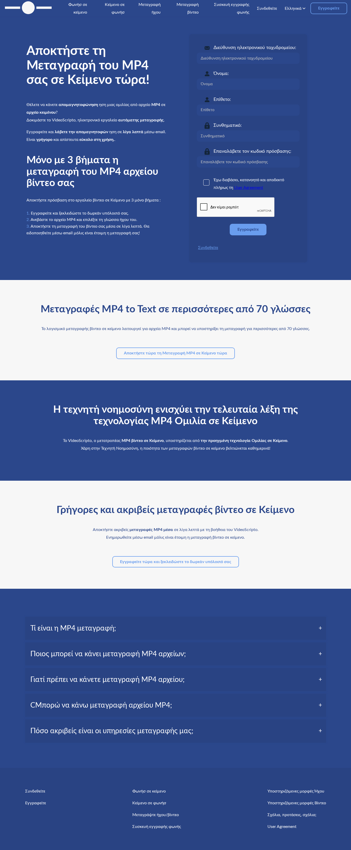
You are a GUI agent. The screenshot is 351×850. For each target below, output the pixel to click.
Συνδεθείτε (208, 248)
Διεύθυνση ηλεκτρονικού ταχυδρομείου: (255, 47)
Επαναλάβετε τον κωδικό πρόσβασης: (252, 151)
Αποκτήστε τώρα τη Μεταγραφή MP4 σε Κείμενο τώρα (175, 353)
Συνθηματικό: (228, 125)
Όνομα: (221, 73)
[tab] (175, 628)
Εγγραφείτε (328, 8)
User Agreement (248, 188)
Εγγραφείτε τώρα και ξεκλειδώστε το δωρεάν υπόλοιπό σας (175, 562)
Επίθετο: (222, 99)
